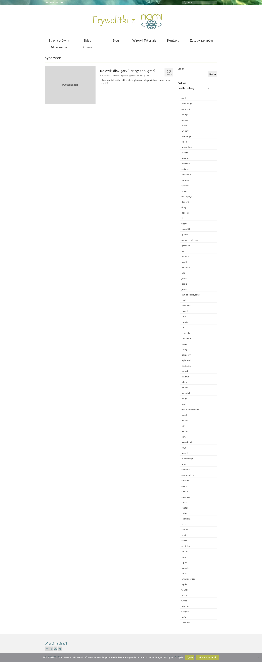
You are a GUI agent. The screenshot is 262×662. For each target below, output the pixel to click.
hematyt (185, 256)
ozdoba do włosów (190, 409)
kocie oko (186, 305)
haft (183, 251)
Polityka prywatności (207, 657)
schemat (185, 469)
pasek (184, 415)
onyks (184, 404)
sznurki (184, 529)
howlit (184, 262)
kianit (183, 300)
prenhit (184, 453)
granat (184, 234)
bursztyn (185, 163)
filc (182, 218)
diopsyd (185, 202)
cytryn (184, 191)
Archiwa (182, 83)
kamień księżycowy (190, 295)
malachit (185, 371)
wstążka (185, 611)
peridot (184, 431)
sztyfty (184, 535)
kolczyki (140, 75)
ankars (184, 120)
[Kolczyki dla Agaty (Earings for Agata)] (70, 84)
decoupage (186, 196)
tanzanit (185, 551)
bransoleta (186, 147)
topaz (184, 562)
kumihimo (186, 338)
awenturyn (186, 136)
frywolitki (124, 75)
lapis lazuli (186, 360)
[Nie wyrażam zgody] (258, 657)
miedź (184, 382)
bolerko (185, 142)
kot (182, 327)
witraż (184, 600)
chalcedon (186, 174)
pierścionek (186, 442)
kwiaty (184, 349)
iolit (183, 273)
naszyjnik (185, 393)
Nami (108, 75)
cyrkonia (185, 185)
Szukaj (181, 69)
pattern (184, 420)
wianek (184, 590)
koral (183, 316)
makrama (186, 366)
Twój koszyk (57, 2)
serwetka (185, 480)
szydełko (185, 546)
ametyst (185, 114)
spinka (184, 491)
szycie (184, 540)
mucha (184, 387)
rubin (183, 464)
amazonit (185, 109)
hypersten (132, 75)
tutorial (184, 573)
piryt (183, 447)
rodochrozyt (187, 458)
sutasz (184, 502)
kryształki (185, 333)
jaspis (184, 284)
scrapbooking (187, 475)
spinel (184, 486)
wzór (183, 617)
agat (183, 98)
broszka (185, 158)
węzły (184, 584)
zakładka (185, 622)
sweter (184, 508)
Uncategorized (188, 579)
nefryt (184, 398)
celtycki (184, 169)
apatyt (184, 125)
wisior (184, 595)
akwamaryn (187, 103)
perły (183, 437)
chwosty (185, 180)
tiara (183, 557)
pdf (183, 426)
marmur (185, 376)
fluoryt (184, 223)
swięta (184, 513)
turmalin (185, 568)
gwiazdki (185, 245)
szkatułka (185, 519)
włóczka (185, 606)
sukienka (185, 497)
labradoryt (186, 355)
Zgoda (190, 657)
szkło (183, 524)
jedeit (184, 289)
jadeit (184, 278)
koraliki (184, 322)
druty (183, 207)
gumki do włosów (189, 240)
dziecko (185, 213)
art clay (184, 131)
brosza (184, 152)
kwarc (184, 344)
